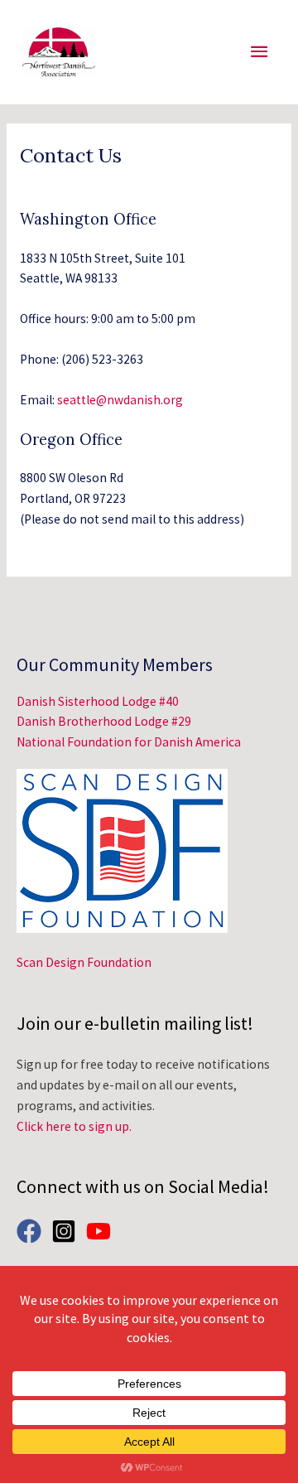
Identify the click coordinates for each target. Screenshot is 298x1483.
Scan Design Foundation (84, 962)
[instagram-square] (67, 1231)
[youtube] (102, 1231)
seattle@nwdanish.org (120, 400)
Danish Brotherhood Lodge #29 (104, 721)
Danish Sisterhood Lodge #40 (98, 701)
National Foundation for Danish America (129, 742)
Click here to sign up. (74, 1126)
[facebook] (33, 1231)
